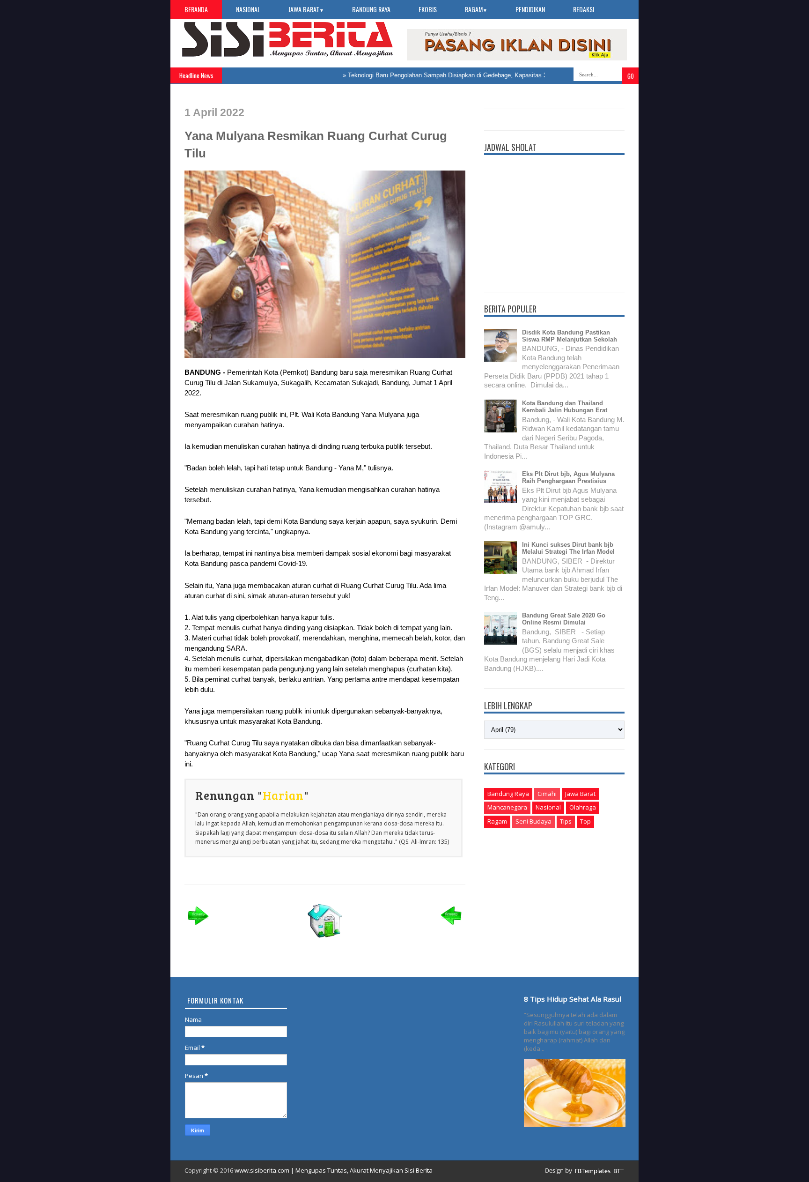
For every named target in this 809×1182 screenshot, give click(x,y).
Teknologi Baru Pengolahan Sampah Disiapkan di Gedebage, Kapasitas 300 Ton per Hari (449, 75)
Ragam (476, 9)
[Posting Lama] (451, 928)
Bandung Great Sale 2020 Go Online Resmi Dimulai (563, 619)
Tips (566, 821)
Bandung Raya (371, 9)
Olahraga (582, 807)
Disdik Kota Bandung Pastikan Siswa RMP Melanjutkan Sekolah (569, 336)
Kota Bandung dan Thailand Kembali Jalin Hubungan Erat (564, 407)
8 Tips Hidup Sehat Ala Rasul (572, 999)
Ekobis (428, 9)
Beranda (196, 9)
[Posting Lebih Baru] (198, 928)
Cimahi (547, 793)
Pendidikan (530, 9)
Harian (283, 795)
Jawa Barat (306, 9)
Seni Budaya (533, 821)
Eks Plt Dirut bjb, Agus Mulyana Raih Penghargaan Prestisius (568, 477)
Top (585, 821)
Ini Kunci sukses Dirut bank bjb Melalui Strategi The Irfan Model (568, 548)
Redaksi (583, 9)
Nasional (248, 9)
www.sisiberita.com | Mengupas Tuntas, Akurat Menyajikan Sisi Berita (334, 1170)
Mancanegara (507, 807)
